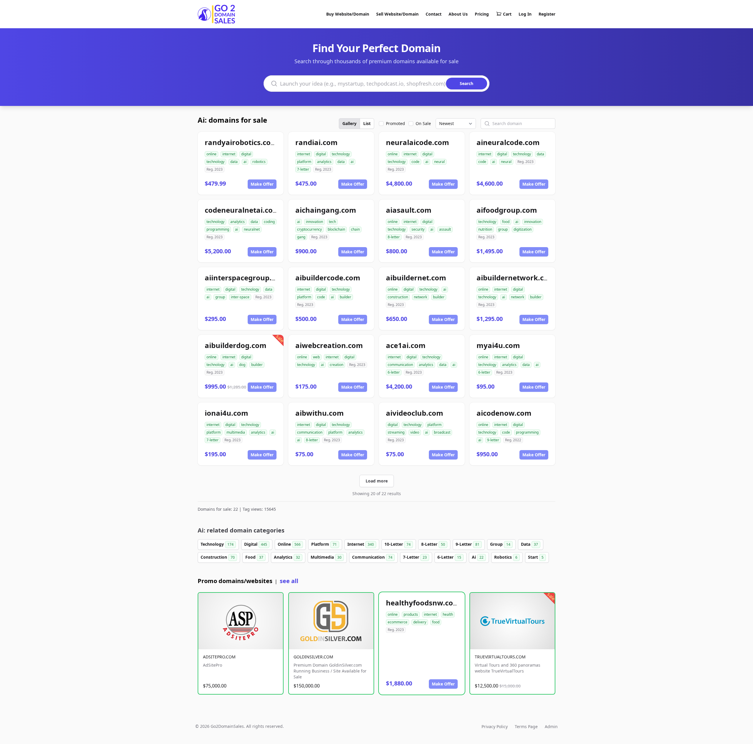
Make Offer (262, 184)
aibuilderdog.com (235, 345)
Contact (434, 14)
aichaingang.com (325, 210)
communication (400, 364)
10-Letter (397, 544)
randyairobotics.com (241, 142)
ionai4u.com (226, 413)
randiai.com (316, 142)
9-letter (493, 439)
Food (254, 557)
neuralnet (252, 229)
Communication (372, 557)
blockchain (336, 229)
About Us (458, 14)
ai (245, 161)
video (414, 432)
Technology (217, 544)
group (503, 229)
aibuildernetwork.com (516, 277)
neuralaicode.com (417, 142)
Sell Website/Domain (397, 14)
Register (547, 14)
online (211, 154)
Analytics (287, 557)
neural (439, 161)
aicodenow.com (504, 413)
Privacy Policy (495, 726)
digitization (523, 229)
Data (529, 544)
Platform (324, 544)
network (420, 296)
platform (304, 161)
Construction (218, 557)
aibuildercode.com (327, 277)
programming (217, 229)
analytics (324, 161)
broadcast (442, 432)
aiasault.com (409, 210)
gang (301, 236)
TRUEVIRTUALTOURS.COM (500, 657)
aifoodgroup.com (507, 210)
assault (445, 229)
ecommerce (397, 622)
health (448, 614)
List (367, 123)
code (415, 161)
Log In (525, 14)
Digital (255, 544)
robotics (259, 161)
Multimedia (326, 557)
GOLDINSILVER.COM (313, 657)
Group (500, 544)
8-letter (394, 236)
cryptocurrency (309, 229)
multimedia (235, 432)
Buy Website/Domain (347, 14)
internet (228, 154)
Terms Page (526, 726)
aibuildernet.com (416, 277)
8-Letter (433, 544)
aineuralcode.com (508, 142)
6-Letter (449, 557)
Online (289, 544)
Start (536, 557)
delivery (419, 622)
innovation (314, 221)
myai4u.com (498, 345)
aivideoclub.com (414, 413)
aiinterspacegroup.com (245, 277)
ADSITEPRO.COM (219, 657)
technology (215, 161)
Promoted (395, 123)
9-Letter (467, 544)
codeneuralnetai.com (242, 210)
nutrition (485, 229)
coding (269, 221)
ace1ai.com (406, 345)
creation (336, 364)
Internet (360, 544)
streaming (396, 432)
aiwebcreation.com (329, 345)
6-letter (394, 372)
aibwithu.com (319, 413)
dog (242, 364)
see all (289, 581)
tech (332, 221)
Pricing (482, 14)
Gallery (349, 123)
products (411, 614)
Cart (507, 14)
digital (246, 154)
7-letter (303, 169)
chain (355, 229)
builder (345, 296)
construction (398, 296)
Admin (551, 726)
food (505, 221)
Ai (478, 557)
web (316, 356)
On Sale (423, 123)
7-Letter (415, 557)
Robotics (505, 557)
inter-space (240, 296)
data (234, 161)
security (418, 229)
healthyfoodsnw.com (423, 602)
